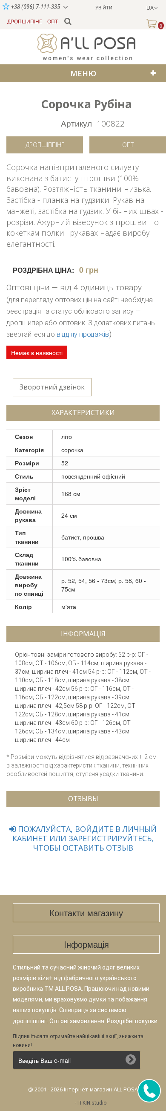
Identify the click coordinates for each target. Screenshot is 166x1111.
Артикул (76, 123)
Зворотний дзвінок (52, 387)
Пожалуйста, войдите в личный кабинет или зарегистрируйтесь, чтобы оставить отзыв (84, 838)
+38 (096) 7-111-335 (35, 7)
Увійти (103, 7)
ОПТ (52, 21)
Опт (128, 145)
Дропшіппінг (45, 145)
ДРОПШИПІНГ (24, 21)
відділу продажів (83, 334)
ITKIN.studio (91, 1103)
